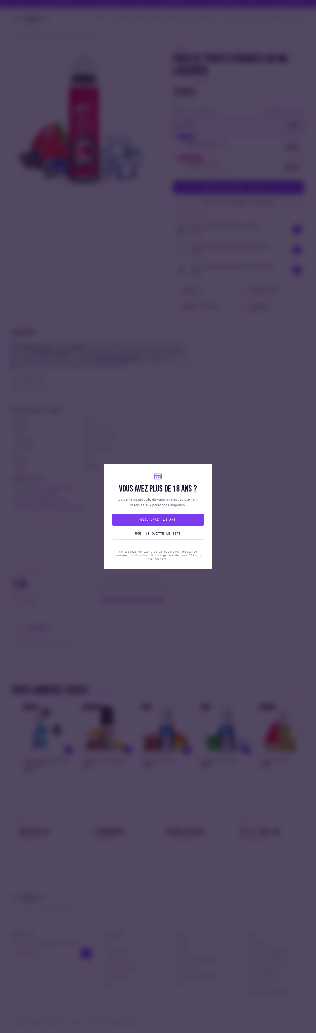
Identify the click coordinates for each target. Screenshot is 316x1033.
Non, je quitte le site (158, 534)
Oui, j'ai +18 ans (158, 520)
